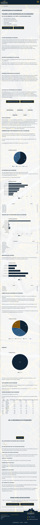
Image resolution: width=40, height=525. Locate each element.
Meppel (8, 389)
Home (2, 6)
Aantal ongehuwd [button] (19, 399)
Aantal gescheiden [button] (30, 399)
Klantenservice (4, 514)
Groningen (29, 388)
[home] (4, 3)
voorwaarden (16, 522)
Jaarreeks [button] (13, 203)
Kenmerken (20, 110)
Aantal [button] (31, 203)
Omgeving (14, 115)
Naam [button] (7, 399)
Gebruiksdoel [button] (15, 241)
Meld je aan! (20, 437)
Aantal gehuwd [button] (24, 399)
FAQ (1, 518)
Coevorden (24, 119)
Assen (33, 388)
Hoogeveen (4, 389)
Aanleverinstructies (5, 516)
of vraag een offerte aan (27, 101)
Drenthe (9, 119)
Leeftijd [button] (14, 285)
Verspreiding (10, 110)
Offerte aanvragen (7, 27)
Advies (25, 115)
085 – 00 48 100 (25, 501)
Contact (2, 517)
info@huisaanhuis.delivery (33, 519)
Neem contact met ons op (12, 101)
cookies (25, 522)
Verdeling (30, 110)
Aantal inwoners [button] (12, 399)
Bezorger (5, 444)
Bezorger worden (19, 27)
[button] (2, 414)
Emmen (35, 388)
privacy (21, 522)
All (4, 443)
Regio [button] (4, 399)
